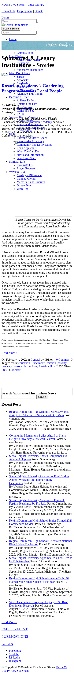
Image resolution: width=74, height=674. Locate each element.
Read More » (9, 352)
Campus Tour (25, 52)
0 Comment (63, 359)
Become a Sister (18, 97)
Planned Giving (26, 178)
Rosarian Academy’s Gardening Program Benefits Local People (33, 88)
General (35, 359)
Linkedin (14, 657)
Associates (23, 80)
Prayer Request (26, 168)
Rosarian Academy (40, 122)
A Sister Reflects (27, 100)
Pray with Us (24, 165)
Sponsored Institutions (30, 69)
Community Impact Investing (34, 144)
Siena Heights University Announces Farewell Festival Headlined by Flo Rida (37, 502)
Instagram (15, 660)
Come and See (25, 110)
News (5, 4)
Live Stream (18, 4)
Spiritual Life (17, 161)
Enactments (38, 363)
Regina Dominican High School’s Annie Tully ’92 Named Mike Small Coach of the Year (39, 580)
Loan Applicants (26, 148)
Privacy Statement (18, 670)
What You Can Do (28, 151)
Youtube (14, 654)
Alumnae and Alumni (30, 93)
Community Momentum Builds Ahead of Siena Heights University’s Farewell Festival (37, 437)
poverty (61, 363)
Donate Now (24, 185)
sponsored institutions (24, 366)
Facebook (15, 650)
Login (5, 17)
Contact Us (8, 11)
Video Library (35, 4)
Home (13, 39)
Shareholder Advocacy (30, 141)
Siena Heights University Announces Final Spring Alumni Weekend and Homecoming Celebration (39, 480)
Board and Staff (26, 158)
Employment (24, 11)
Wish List (22, 188)
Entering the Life (27, 103)
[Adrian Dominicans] (15, 24)
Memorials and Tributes (31, 182)
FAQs (20, 114)
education (24, 363)
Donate (39, 11)
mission (51, 363)
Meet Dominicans (19, 73)
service (6, 366)
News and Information (30, 154)
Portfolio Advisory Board (32, 137)
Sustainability (47, 366)
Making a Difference (29, 175)
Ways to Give (17, 171)
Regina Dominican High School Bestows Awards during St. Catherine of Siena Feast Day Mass (38, 413)
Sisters (20, 76)
